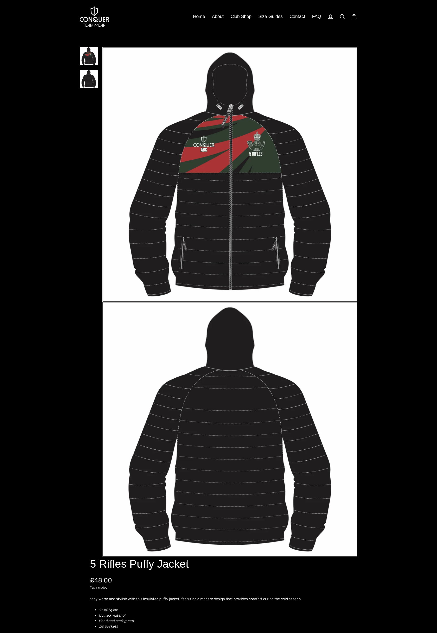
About (218, 16)
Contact (297, 16)
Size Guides (270, 16)
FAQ (316, 16)
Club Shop (241, 16)
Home (199, 16)
